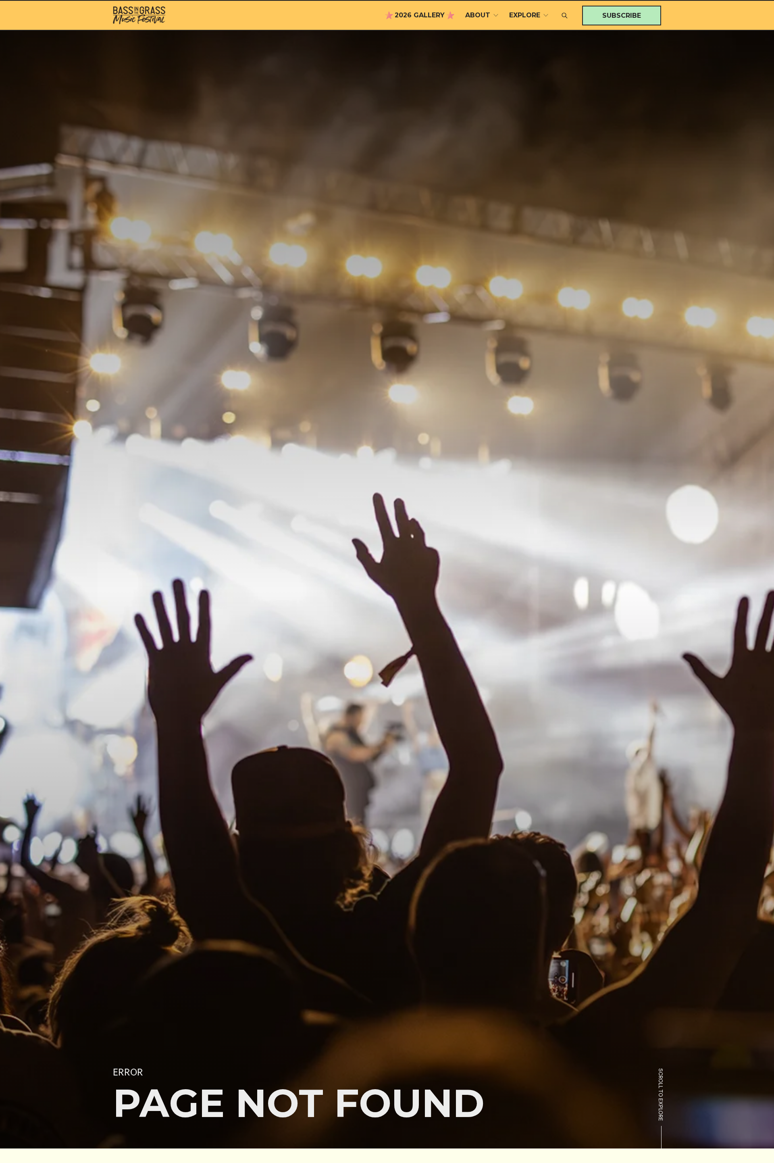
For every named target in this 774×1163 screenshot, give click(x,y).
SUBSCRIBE (621, 15)
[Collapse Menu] (495, 15)
